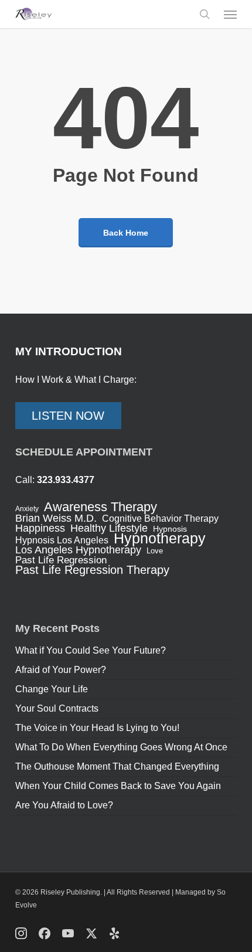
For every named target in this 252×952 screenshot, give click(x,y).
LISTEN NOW (68, 415)
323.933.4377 (65, 480)
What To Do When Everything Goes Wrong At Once (121, 747)
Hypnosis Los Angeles (61, 540)
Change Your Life (51, 689)
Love (155, 550)
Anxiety (27, 509)
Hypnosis (170, 528)
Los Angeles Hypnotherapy (78, 550)
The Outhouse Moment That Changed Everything (117, 766)
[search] (204, 14)
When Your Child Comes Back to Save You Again (118, 786)
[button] (230, 14)
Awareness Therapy (100, 507)
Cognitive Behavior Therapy (160, 518)
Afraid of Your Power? (60, 670)
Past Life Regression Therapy (92, 569)
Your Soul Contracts (56, 708)
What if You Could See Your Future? (90, 650)
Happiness (40, 528)
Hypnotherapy (160, 538)
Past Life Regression (61, 560)
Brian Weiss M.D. (56, 518)
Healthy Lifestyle (109, 528)
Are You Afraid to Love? (64, 805)
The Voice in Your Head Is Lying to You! (97, 728)
